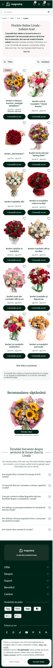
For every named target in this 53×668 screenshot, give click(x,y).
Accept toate (38, 662)
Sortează (45, 62)
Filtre (10, 62)
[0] (34, 4)
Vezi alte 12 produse (26, 365)
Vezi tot (26, 52)
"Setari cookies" (9, 655)
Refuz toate (14, 662)
